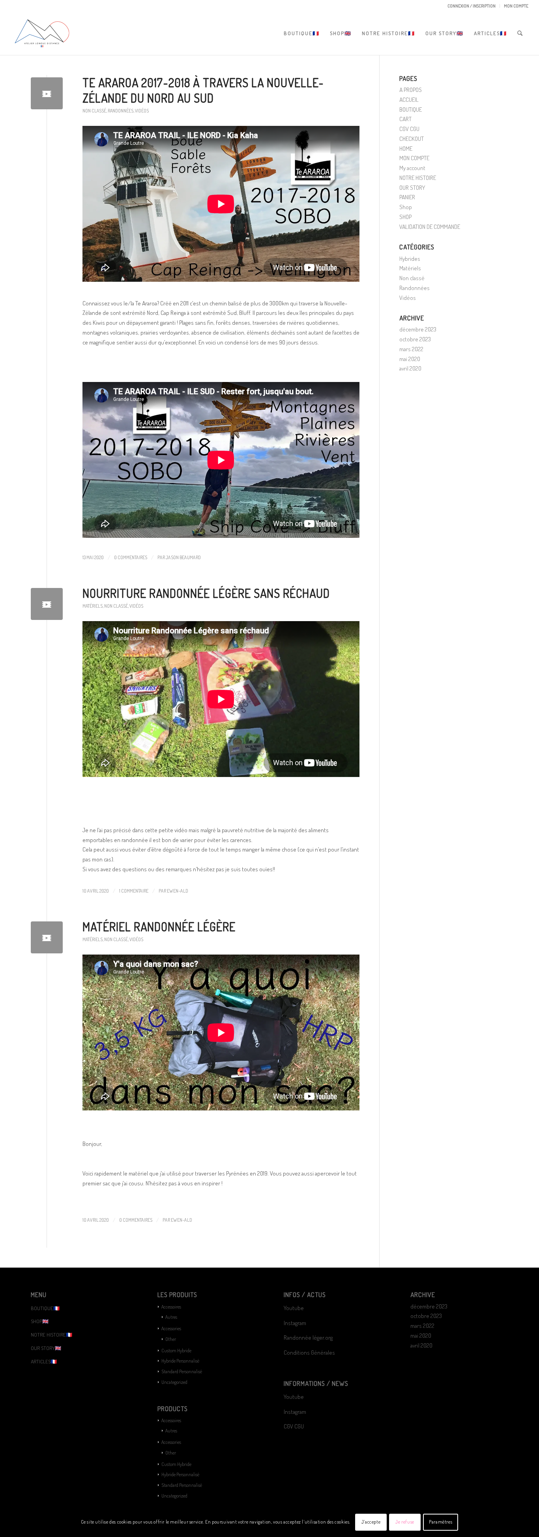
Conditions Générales (310, 1352)
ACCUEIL (409, 99)
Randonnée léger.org (308, 1337)
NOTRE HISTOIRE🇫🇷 (51, 1334)
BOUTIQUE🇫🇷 (45, 1308)
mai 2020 (409, 359)
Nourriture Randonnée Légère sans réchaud (206, 593)
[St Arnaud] (47, 93)
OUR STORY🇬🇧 (46, 1348)
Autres (171, 1317)
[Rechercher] (520, 33)
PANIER (407, 197)
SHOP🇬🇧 (40, 1321)
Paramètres (440, 1522)
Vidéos (142, 111)
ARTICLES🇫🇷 (44, 1361)
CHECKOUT (411, 138)
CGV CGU (409, 129)
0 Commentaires (130, 557)
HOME (405, 148)
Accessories (171, 1328)
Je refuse (404, 1522)
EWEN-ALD (177, 891)
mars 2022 (411, 349)
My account (412, 168)
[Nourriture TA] (47, 604)
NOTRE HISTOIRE (417, 178)
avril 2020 (410, 368)
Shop (405, 207)
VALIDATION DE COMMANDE (429, 226)
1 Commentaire (133, 891)
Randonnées (120, 111)
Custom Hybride (176, 1351)
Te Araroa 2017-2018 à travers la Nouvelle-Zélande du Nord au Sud (203, 90)
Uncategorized (174, 1382)
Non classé (94, 111)
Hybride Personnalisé (180, 1361)
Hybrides (409, 258)
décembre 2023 (417, 329)
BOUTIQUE (410, 109)
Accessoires (171, 1307)
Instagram (295, 1323)
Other (170, 1339)
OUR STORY (412, 187)
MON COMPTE (516, 6)
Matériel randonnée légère (159, 926)
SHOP (405, 217)
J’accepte (370, 1522)
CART (405, 119)
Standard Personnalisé (181, 1371)
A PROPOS (410, 90)
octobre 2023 (415, 339)
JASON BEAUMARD (183, 557)
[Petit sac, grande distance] (47, 937)
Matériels (92, 606)
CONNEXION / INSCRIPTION (471, 6)
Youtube (294, 1308)
